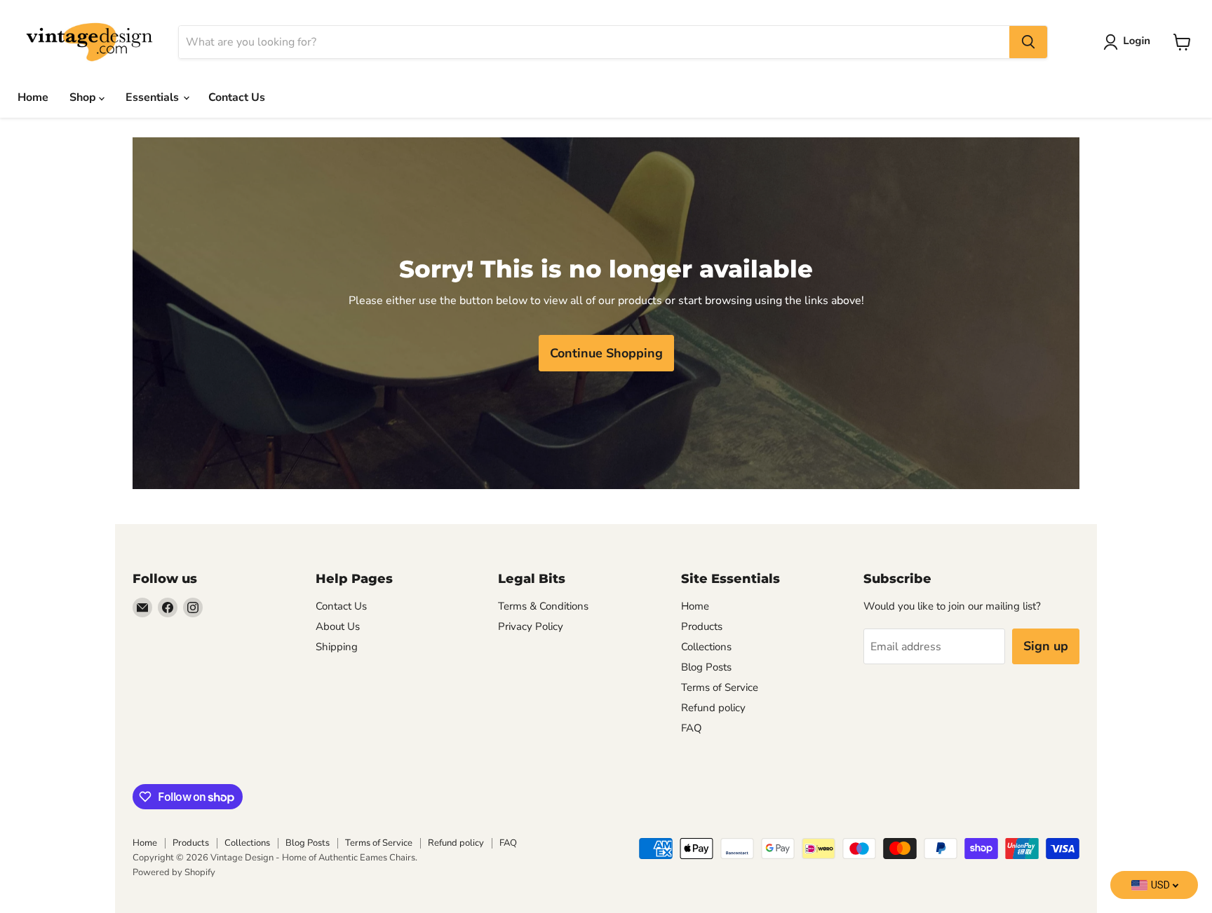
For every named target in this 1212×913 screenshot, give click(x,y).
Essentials (154, 97)
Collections (706, 647)
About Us (338, 626)
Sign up (1045, 646)
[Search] (1028, 42)
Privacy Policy (530, 626)
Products (701, 626)
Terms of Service (719, 687)
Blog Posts (706, 667)
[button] (1129, 42)
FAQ (691, 728)
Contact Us (236, 97)
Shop (84, 97)
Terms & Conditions (543, 606)
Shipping (337, 647)
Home (33, 97)
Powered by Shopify (174, 872)
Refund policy (713, 708)
